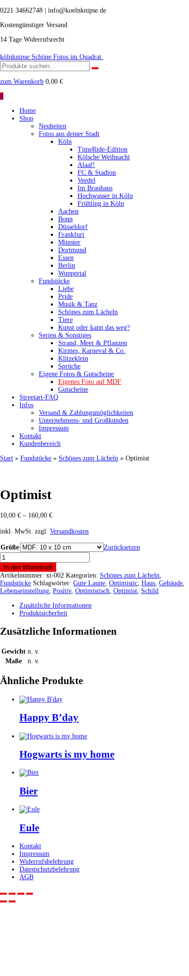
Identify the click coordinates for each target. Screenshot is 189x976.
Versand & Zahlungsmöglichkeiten (86, 412)
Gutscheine (73, 389)
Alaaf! (86, 164)
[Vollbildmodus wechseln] (12, 894)
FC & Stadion (97, 172)
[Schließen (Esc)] (29, 894)
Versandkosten (69, 531)
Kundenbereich (40, 443)
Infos (26, 405)
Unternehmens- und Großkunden (83, 420)
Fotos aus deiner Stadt (69, 133)
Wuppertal (72, 273)
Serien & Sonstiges (65, 335)
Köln (65, 141)
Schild (149, 591)
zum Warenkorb (22, 81)
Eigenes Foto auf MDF (89, 381)
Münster (69, 242)
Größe (9, 547)
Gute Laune (89, 583)
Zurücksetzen (122, 547)
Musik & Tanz (77, 304)
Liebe (66, 288)
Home (27, 110)
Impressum (54, 428)
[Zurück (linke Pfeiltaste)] (3, 901)
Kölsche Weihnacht (104, 157)
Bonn (65, 219)
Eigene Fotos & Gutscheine (76, 374)
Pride (65, 296)
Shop (26, 118)
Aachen (68, 211)
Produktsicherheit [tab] (43, 613)
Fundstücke (54, 281)
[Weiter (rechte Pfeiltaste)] (12, 901)
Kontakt (30, 436)
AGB (26, 877)
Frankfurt (71, 234)
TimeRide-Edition (102, 149)
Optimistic (123, 583)
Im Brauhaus (95, 188)
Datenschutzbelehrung (49, 869)
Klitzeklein (73, 358)
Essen (66, 257)
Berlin (66, 265)
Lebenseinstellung (24, 591)
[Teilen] (20, 894)
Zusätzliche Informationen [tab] (55, 605)
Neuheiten (52, 126)
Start (6, 458)
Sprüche (69, 366)
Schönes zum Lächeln (88, 312)
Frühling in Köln (101, 203)
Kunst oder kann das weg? (94, 327)
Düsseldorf (73, 226)
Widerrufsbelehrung (46, 861)
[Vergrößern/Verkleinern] (3, 894)
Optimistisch (92, 591)
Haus (148, 583)
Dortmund (72, 250)
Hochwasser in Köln (105, 195)
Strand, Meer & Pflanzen (92, 343)
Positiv (62, 591)
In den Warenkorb (28, 567)
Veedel (86, 180)
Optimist (125, 591)
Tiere (65, 319)
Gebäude (171, 583)
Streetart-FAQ (38, 397)
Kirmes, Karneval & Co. (92, 350)
